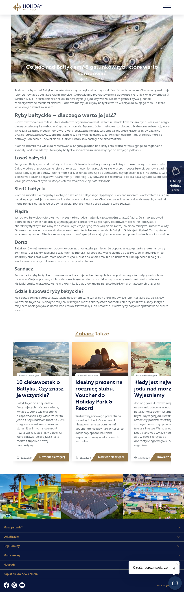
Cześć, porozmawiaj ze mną (154, 567)
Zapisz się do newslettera (21, 574)
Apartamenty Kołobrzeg (70, 176)
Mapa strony (12, 555)
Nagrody (9, 564)
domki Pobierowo (62, 306)
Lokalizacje (11, 536)
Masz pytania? (13, 527)
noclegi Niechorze (43, 234)
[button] (175, 583)
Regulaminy (12, 546)
